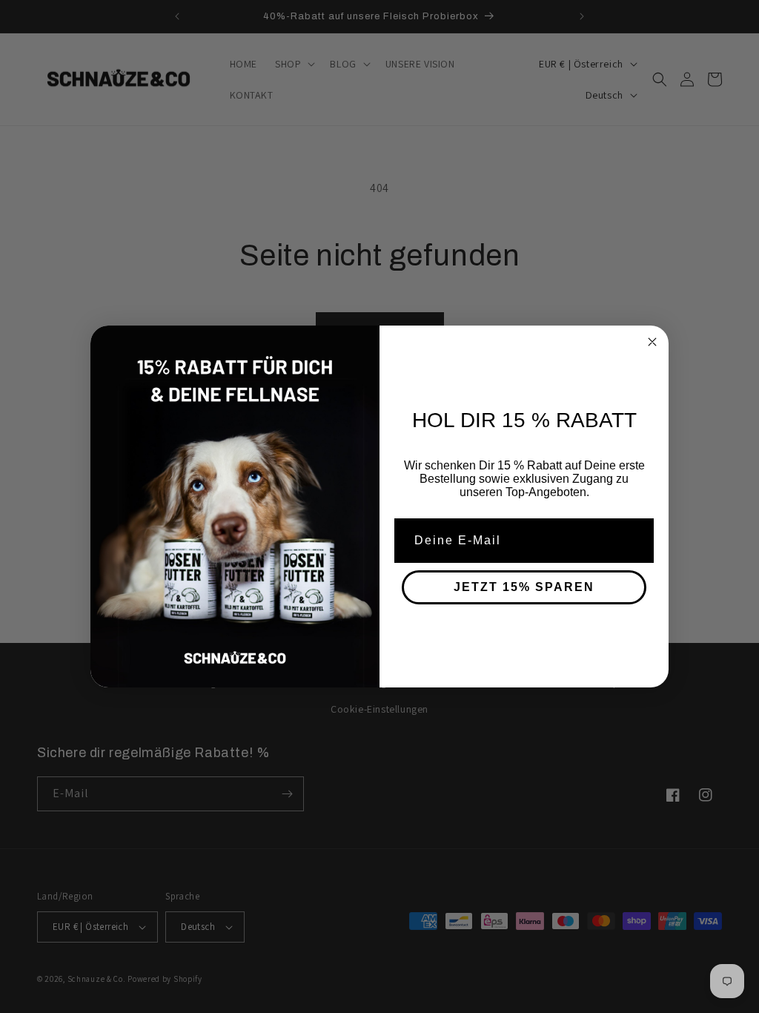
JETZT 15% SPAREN (524, 587)
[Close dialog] (652, 342)
